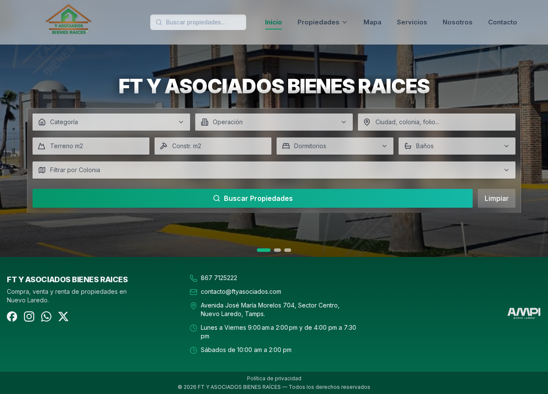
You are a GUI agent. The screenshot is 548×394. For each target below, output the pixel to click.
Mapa (372, 22)
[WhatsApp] (46, 316)
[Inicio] (96, 22)
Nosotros (458, 22)
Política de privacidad (274, 378)
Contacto (502, 22)
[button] (111, 122)
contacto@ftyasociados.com (241, 291)
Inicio (273, 22)
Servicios (412, 22)
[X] (63, 316)
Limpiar (497, 198)
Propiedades (319, 22)
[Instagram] (29, 316)
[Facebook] (12, 316)
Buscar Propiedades (258, 198)
